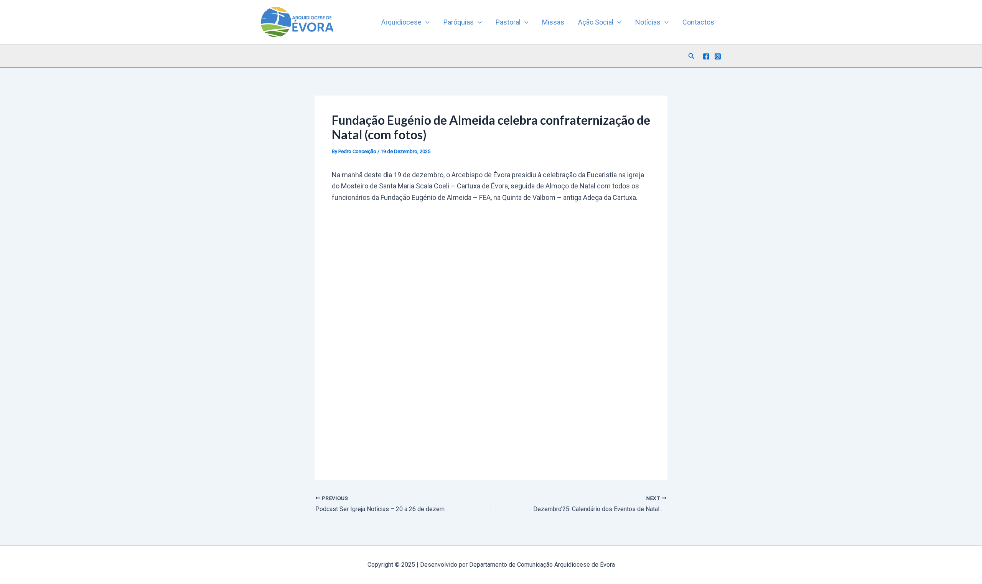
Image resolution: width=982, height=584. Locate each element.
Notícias (648, 22)
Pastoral (508, 22)
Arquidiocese (401, 22)
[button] (426, 22)
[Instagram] (717, 56)
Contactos (698, 22)
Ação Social (595, 22)
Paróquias (458, 22)
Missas (553, 22)
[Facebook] (706, 56)
